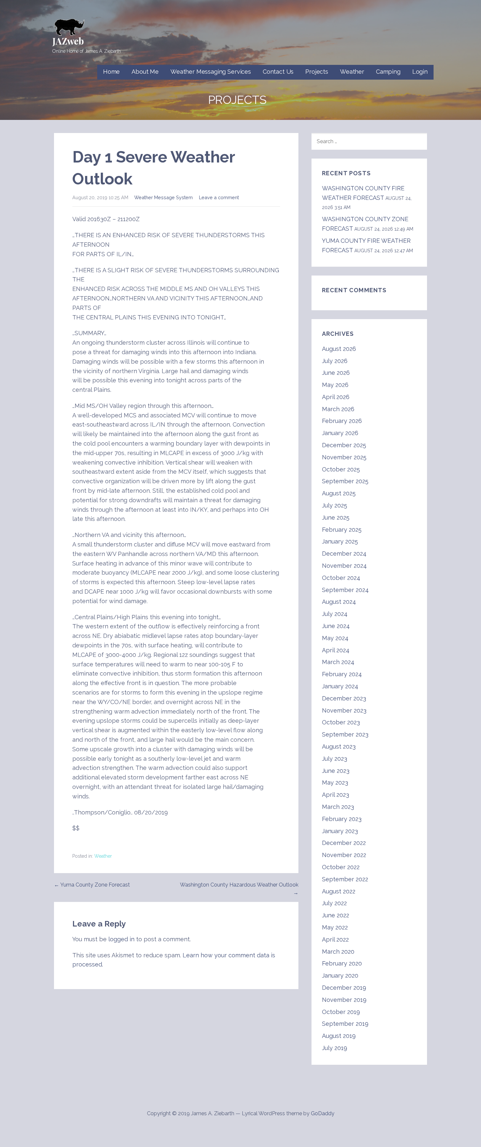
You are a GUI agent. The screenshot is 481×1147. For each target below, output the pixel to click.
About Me (145, 71)
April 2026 (335, 396)
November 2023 (344, 710)
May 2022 (335, 927)
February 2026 (342, 420)
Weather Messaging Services (210, 71)
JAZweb (68, 41)
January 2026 (340, 433)
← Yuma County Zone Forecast (92, 885)
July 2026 (334, 360)
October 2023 (341, 722)
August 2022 (338, 891)
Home (111, 71)
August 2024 (339, 601)
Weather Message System (163, 197)
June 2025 (335, 517)
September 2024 (345, 589)
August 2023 (339, 746)
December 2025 (344, 445)
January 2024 (340, 686)
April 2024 (335, 650)
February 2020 (342, 963)
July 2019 (334, 1047)
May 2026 (335, 384)
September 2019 (345, 1023)
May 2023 (335, 782)
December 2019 (344, 987)
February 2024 (342, 674)
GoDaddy (322, 1113)
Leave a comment (219, 197)
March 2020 (338, 951)
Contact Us (278, 71)
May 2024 (335, 638)
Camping (388, 71)
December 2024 (344, 553)
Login (420, 71)
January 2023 (340, 831)
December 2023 (344, 698)
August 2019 (339, 1035)
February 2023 (342, 818)
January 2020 (340, 975)
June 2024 (336, 625)
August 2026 (339, 348)
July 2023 (334, 758)
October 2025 (341, 469)
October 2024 (341, 577)
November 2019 (344, 999)
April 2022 (335, 939)
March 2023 (338, 806)
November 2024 (344, 565)
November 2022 (344, 854)
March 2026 (338, 409)
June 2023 (335, 770)
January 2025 (340, 541)
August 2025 (339, 493)
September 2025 (345, 481)
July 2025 (334, 505)
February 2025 (342, 529)
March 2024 (338, 662)
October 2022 (341, 867)
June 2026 (336, 372)
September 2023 (345, 734)
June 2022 (335, 915)
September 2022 (345, 879)
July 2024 (334, 613)
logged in (121, 939)
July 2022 (334, 903)
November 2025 (344, 457)
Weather (352, 71)
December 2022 (344, 842)
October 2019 (341, 1011)
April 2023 (335, 794)
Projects (316, 71)
